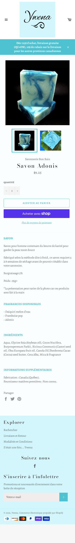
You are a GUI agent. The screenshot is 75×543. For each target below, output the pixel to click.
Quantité (9, 182)
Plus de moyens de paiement (37, 222)
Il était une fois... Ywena (18, 447)
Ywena (15, 512)
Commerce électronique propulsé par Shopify (41, 512)
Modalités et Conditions (18, 442)
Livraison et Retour (15, 436)
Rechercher (10, 430)
